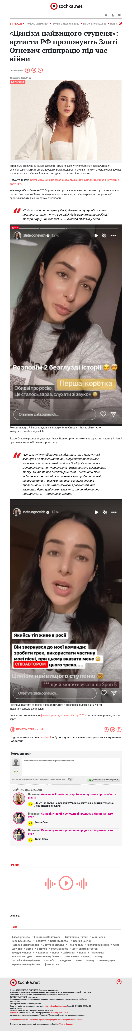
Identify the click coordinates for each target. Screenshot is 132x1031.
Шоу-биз (17, 948)
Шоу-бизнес (17, 82)
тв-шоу (90, 960)
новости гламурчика (91, 952)
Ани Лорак (98, 937)
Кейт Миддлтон (59, 940)
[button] (112, 15)
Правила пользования (19, 1020)
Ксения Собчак (82, 940)
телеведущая (106, 960)
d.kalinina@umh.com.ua (59, 1013)
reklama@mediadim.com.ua (55, 1006)
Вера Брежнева (21, 940)
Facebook (45, 737)
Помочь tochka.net (37, 23)
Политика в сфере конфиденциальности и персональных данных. (56, 1020)
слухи (78, 960)
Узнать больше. (66, 1024)
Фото (116, 944)
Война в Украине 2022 (66, 23)
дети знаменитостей (85, 948)
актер (29, 948)
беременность (59, 948)
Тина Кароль (75, 944)
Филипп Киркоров (98, 944)
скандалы (65, 960)
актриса (42, 948)
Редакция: (14, 1013)
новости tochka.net (63, 952)
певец (86, 956)
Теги (14, 926)
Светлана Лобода (53, 944)
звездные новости (23, 952)
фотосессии (52, 964)
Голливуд (40, 940)
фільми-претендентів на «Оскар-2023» (63, 715)
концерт (43, 952)
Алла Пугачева (21, 937)
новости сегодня (22, 956)
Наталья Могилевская (25, 944)
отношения (72, 956)
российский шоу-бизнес (26, 960)
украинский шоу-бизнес (26, 964)
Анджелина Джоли (76, 937)
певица (98, 956)
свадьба (49, 960)
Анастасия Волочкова (47, 937)
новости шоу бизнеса (48, 956)
